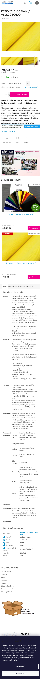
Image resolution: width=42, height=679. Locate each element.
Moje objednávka (7, 592)
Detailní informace (7, 131)
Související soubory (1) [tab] (25, 286)
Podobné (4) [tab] (12, 286)
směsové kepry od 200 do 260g (29, 533)
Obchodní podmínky (8, 586)
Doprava (4, 575)
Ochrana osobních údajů (9, 589)
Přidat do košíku (21, 94)
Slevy (3, 577)
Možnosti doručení (31, 87)
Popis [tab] (5, 286)
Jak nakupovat (6, 572)
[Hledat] (25, 3)
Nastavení (20, 666)
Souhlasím (20, 673)
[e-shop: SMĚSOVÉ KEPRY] (21, 126)
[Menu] (37, 3)
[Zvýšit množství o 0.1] (9, 93)
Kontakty (4, 583)
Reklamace (5, 580)
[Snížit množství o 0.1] (9, 95)
